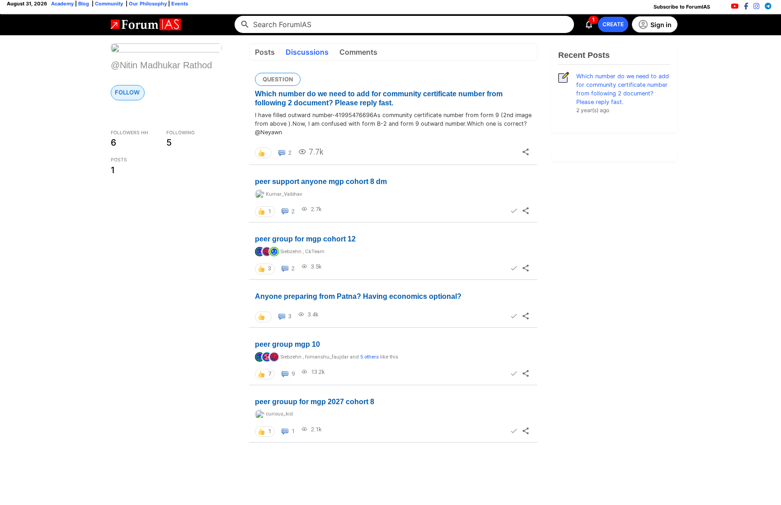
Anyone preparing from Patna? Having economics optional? (358, 296)
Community (110, 3)
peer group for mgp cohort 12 (305, 239)
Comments (358, 52)
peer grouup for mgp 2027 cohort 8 (314, 402)
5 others (369, 357)
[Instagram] (756, 6)
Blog (84, 3)
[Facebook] (746, 6)
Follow (127, 92)
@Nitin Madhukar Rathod (161, 65)
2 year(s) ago (592, 110)
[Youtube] (734, 6)
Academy (62, 3)
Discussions (307, 52)
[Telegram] (768, 6)
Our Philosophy (147, 3)
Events (179, 3)
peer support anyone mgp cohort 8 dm (321, 181)
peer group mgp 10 (287, 344)
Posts (265, 52)
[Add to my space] (513, 210)
